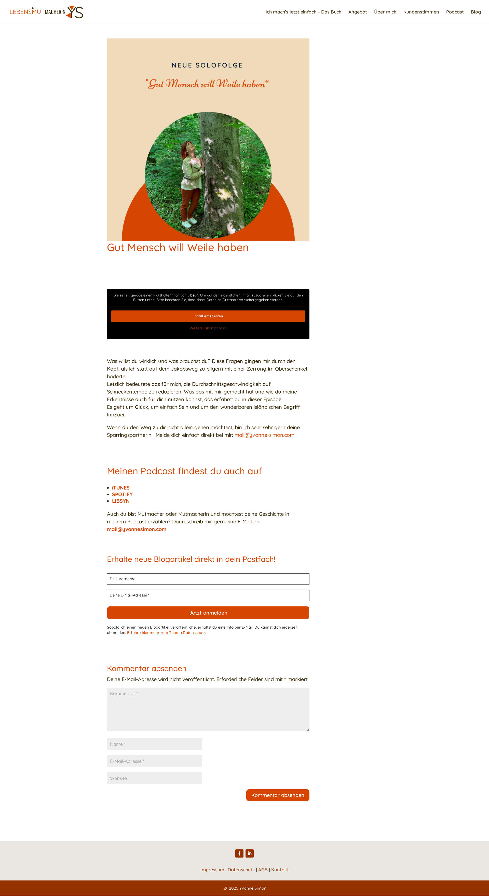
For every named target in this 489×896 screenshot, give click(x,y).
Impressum (212, 870)
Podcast (455, 12)
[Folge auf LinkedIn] (250, 853)
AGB (263, 870)
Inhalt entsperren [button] (208, 316)
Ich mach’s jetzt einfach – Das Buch (303, 12)
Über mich (385, 12)
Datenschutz (241, 870)
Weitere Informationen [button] (208, 328)
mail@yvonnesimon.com (136, 529)
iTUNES (121, 487)
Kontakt (280, 870)
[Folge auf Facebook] (239, 853)
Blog (476, 12)
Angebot (357, 12)
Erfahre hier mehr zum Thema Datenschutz (166, 632)
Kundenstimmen (421, 12)
